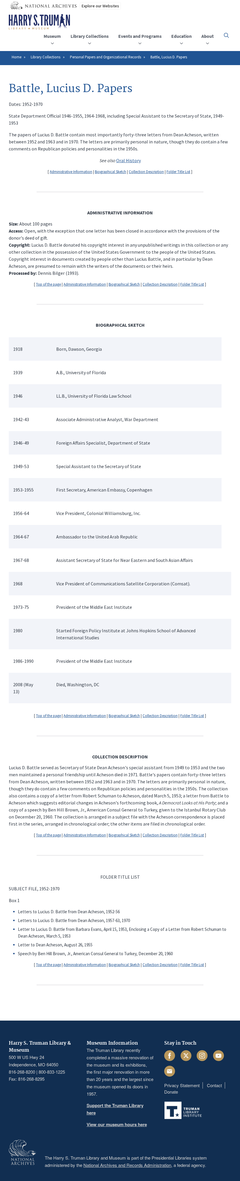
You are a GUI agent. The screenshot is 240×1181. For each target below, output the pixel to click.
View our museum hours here (117, 1124)
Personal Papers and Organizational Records (105, 57)
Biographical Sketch (110, 171)
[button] (226, 35)
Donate (171, 1092)
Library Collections (45, 57)
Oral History (128, 160)
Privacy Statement (182, 1085)
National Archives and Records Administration (127, 1165)
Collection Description (146, 171)
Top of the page (48, 284)
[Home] (39, 22)
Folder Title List (178, 171)
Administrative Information (71, 171)
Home (16, 57)
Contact (214, 1085)
